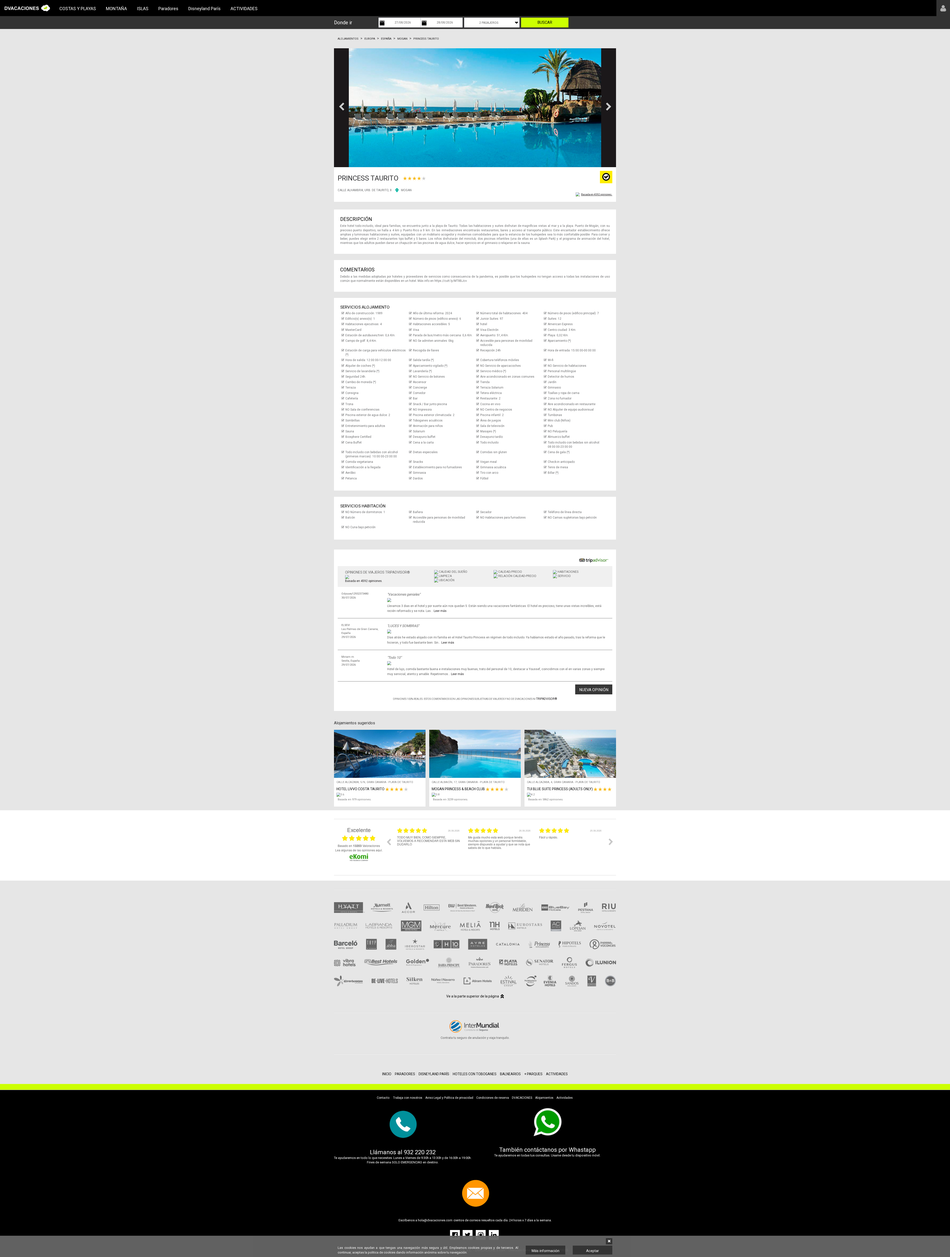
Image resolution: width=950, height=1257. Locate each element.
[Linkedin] (494, 1234)
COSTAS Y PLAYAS (77, 8)
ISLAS (142, 8)
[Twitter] (468, 1234)
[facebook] (455, 1234)
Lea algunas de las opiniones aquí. (358, 850)
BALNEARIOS (510, 1074)
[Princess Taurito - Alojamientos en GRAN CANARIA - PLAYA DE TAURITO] (475, 107)
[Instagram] (481, 1234)
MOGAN (406, 190)
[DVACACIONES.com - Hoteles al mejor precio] (27, 8)
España (386, 38)
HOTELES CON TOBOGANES (475, 1074)
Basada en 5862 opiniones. (545, 799)
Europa (369, 38)
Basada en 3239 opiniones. (450, 799)
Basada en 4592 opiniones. (596, 194)
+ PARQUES (533, 1074)
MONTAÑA (116, 8)
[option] (428, 845)
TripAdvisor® (546, 699)
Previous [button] (388, 841)
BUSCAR (544, 22)
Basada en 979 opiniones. (354, 799)
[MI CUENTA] (943, 8)
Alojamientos (348, 38)
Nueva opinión (593, 689)
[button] (341, 107)
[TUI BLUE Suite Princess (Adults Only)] (571, 795)
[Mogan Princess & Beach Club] (476, 795)
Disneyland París (204, 8)
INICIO (386, 1074)
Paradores (168, 8)
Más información (545, 1251)
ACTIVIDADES (244, 8)
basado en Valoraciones (359, 845)
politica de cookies (381, 1252)
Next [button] (611, 841)
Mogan (402, 38)
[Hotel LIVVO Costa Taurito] (381, 795)
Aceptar (592, 1251)
